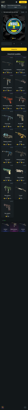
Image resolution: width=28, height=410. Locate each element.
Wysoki (22, 12)
